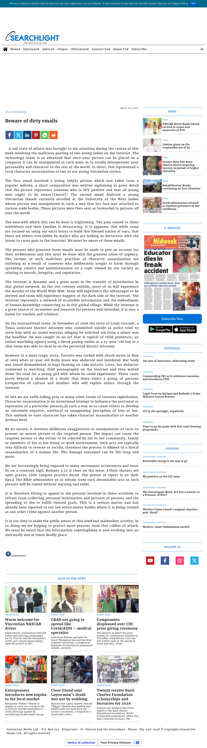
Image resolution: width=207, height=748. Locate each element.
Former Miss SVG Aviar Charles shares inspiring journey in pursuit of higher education (181, 166)
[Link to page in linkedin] (27, 135)
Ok (193, 3)
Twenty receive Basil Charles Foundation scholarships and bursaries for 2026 (115, 697)
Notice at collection (81, 742)
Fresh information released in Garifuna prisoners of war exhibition (181, 206)
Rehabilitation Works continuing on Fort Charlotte (182, 187)
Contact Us (100, 49)
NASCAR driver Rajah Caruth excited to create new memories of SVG (181, 127)
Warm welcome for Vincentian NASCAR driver (23, 624)
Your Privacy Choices (116, 742)
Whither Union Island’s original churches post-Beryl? (170, 511)
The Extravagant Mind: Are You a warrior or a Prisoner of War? (171, 494)
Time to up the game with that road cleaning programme (172, 428)
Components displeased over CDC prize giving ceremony (117, 624)
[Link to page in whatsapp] (45, 135)
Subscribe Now (172, 318)
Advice (47, 49)
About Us (120, 49)
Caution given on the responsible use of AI (176, 146)
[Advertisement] (103, 77)
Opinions (30, 49)
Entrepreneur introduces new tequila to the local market (26, 694)
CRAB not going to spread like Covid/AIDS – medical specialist (71, 626)
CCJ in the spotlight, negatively (163, 411)
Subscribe (139, 49)
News (14, 49)
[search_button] (202, 49)
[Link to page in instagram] (180, 560)
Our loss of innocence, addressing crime (169, 360)
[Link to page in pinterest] (36, 135)
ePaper (62, 49)
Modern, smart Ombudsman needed (166, 527)
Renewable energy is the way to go (165, 461)
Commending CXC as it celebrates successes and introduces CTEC (171, 378)
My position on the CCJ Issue (161, 476)
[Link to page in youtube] (150, 560)
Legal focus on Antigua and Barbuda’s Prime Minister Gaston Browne (172, 395)
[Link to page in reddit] (53, 135)
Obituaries (79, 49)
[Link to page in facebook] (9, 135)
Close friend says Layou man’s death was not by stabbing (69, 694)
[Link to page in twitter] (18, 135)
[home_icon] (5, 49)
